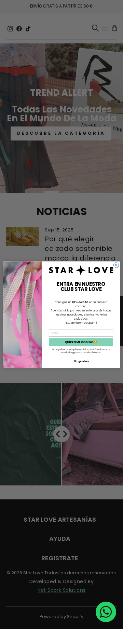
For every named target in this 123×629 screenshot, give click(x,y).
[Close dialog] (116, 264)
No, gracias (81, 361)
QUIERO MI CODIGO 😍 (81, 342)
